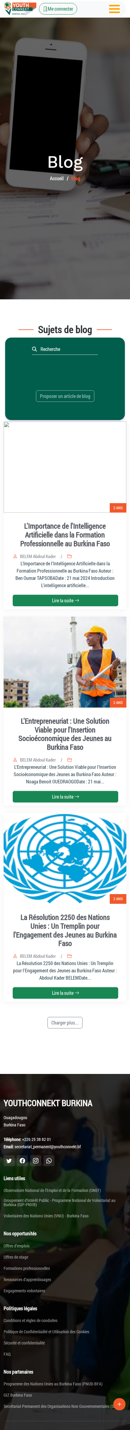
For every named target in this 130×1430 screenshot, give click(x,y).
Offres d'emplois (17, 1246)
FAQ (7, 1354)
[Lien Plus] (119, 1404)
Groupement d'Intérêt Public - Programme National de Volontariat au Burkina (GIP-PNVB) (59, 1202)
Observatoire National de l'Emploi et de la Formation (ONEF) (52, 1190)
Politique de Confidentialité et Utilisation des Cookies (46, 1332)
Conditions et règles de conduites (30, 1320)
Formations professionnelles (27, 1268)
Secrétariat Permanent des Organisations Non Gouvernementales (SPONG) (64, 1406)
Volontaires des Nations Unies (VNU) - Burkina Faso (46, 1216)
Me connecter (60, 8)
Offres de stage (16, 1257)
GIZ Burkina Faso (18, 1395)
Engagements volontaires (24, 1291)
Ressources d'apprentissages (27, 1279)
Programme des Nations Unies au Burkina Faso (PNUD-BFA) (53, 1384)
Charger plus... (65, 1022)
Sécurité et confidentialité (24, 1343)
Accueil (57, 178)
